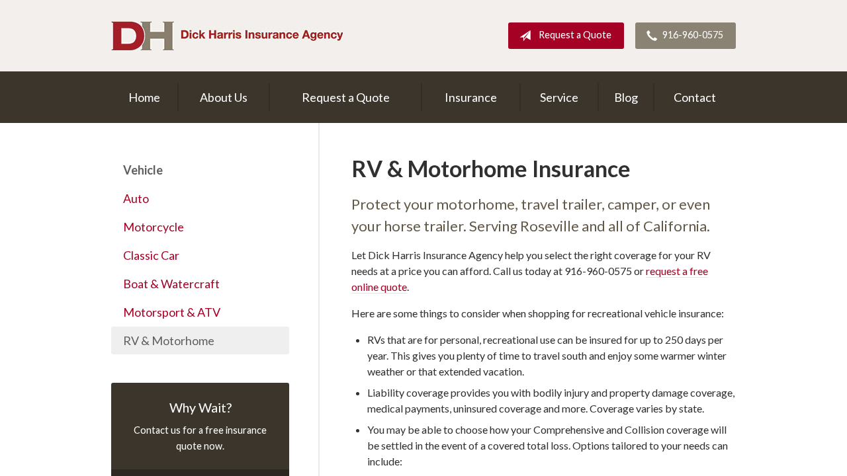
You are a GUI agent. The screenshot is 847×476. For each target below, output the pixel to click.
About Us (223, 97)
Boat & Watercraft (171, 283)
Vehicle (143, 170)
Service (559, 97)
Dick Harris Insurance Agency (227, 35)
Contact (695, 97)
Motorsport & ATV (171, 312)
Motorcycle (153, 226)
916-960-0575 (692, 34)
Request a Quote (575, 34)
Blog (626, 97)
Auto (136, 198)
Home (144, 97)
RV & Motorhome (168, 340)
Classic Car (151, 255)
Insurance (471, 97)
